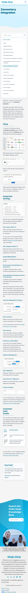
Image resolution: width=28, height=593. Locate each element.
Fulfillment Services (7, 102)
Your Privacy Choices (10, 592)
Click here (7, 475)
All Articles (5, 100)
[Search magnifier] (24, 35)
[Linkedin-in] (8, 577)
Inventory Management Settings (10, 66)
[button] (25, 2)
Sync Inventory (6, 69)
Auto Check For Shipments (9, 84)
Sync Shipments (6, 81)
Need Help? (5, 93)
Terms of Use (5, 588)
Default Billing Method (8, 55)
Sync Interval (6, 72)
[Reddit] (20, 577)
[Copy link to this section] (9, 124)
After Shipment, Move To (8, 52)
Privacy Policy (5, 590)
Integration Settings (7, 46)
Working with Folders (13, 240)
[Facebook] (17, 577)
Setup (4, 43)
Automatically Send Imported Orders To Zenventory (11, 62)
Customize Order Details (8, 90)
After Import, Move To (8, 49)
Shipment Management (8, 78)
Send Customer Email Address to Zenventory (13, 58)
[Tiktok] (14, 577)
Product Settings (6, 87)
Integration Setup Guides (15, 100)
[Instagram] (11, 577)
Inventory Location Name (8, 75)
